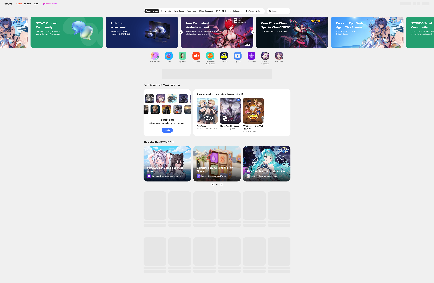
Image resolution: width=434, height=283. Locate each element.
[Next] (253, 32)
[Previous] (181, 32)
